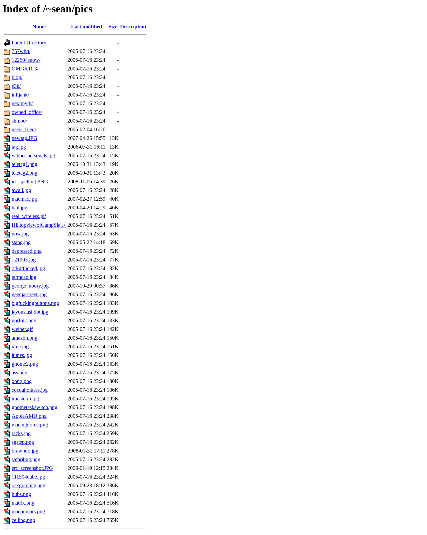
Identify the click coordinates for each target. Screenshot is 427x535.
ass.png (19, 372)
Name (39, 26)
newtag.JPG (24, 138)
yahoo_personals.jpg (33, 155)
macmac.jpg (24, 199)
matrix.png (23, 503)
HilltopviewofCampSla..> (39, 225)
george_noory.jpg (30, 286)
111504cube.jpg (28, 477)
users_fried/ (24, 129)
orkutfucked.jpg (28, 268)
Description (133, 26)
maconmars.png (28, 511)
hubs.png (21, 494)
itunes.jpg (22, 355)
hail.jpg (19, 207)
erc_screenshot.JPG (32, 468)
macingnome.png (30, 424)
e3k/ (16, 86)
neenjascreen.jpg (29, 294)
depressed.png (27, 251)
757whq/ (21, 51)
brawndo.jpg (25, 451)
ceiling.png (23, 520)
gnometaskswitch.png (34, 407)
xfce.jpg (20, 346)
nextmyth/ (22, 103)
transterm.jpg (25, 398)
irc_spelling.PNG (30, 181)
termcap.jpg (24, 277)
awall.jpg (21, 190)
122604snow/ (26, 60)
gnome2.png (25, 364)
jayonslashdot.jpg (30, 312)
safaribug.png (26, 459)
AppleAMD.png (29, 416)
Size (112, 26)
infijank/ (20, 95)
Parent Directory (29, 42)
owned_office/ (27, 112)
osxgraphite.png (28, 485)
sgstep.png (23, 442)
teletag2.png (24, 173)
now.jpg (20, 233)
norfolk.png (24, 320)
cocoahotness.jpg (30, 390)
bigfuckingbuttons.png (35, 303)
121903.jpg (24, 259)
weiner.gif (22, 329)
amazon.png (24, 338)
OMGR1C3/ (25, 68)
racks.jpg (21, 433)
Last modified (86, 26)
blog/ (17, 77)
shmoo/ (19, 121)
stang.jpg (21, 242)
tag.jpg (19, 147)
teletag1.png (24, 164)
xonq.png (22, 381)
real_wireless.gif (29, 216)
